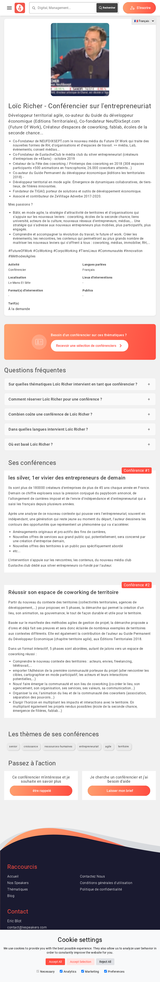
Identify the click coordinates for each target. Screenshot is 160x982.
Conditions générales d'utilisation (106, 883)
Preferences (116, 971)
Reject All (105, 961)
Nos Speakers (18, 883)
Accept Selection (80, 961)
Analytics (70, 971)
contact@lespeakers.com (27, 927)
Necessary (47, 971)
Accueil (13, 876)
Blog (10, 896)
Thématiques (17, 889)
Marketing (92, 971)
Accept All (55, 961)
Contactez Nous (92, 876)
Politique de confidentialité (101, 889)
